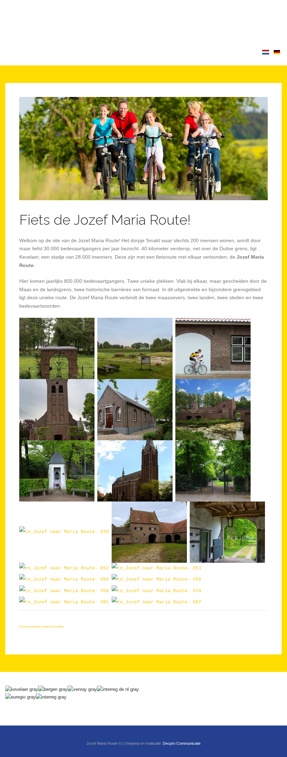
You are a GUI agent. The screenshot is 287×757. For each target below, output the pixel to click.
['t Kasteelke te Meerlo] (149, 532)
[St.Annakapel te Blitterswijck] (135, 409)
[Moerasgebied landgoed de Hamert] (64, 591)
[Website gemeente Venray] (82, 689)
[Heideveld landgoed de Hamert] (64, 579)
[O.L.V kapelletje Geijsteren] (56, 471)
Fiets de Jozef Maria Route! (105, 219)
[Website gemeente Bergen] (53, 689)
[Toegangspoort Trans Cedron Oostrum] (213, 471)
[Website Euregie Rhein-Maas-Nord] (20, 697)
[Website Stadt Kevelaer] (21, 689)
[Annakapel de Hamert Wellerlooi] (156, 579)
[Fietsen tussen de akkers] (64, 602)
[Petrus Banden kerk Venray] (135, 471)
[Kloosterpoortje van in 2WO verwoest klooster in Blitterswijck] (56, 348)
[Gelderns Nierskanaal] (156, 568)
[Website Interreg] (51, 697)
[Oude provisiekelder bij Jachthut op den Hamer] (64, 568)
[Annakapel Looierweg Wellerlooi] (156, 591)
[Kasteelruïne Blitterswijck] (135, 348)
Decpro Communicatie (182, 743)
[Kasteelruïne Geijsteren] (213, 409)
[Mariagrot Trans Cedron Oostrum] (64, 532)
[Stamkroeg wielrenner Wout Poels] (213, 348)
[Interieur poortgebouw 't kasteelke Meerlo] (227, 532)
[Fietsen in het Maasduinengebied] (156, 602)
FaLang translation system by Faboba (41, 626)
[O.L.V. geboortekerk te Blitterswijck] (56, 409)
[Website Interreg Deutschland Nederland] (118, 689)
